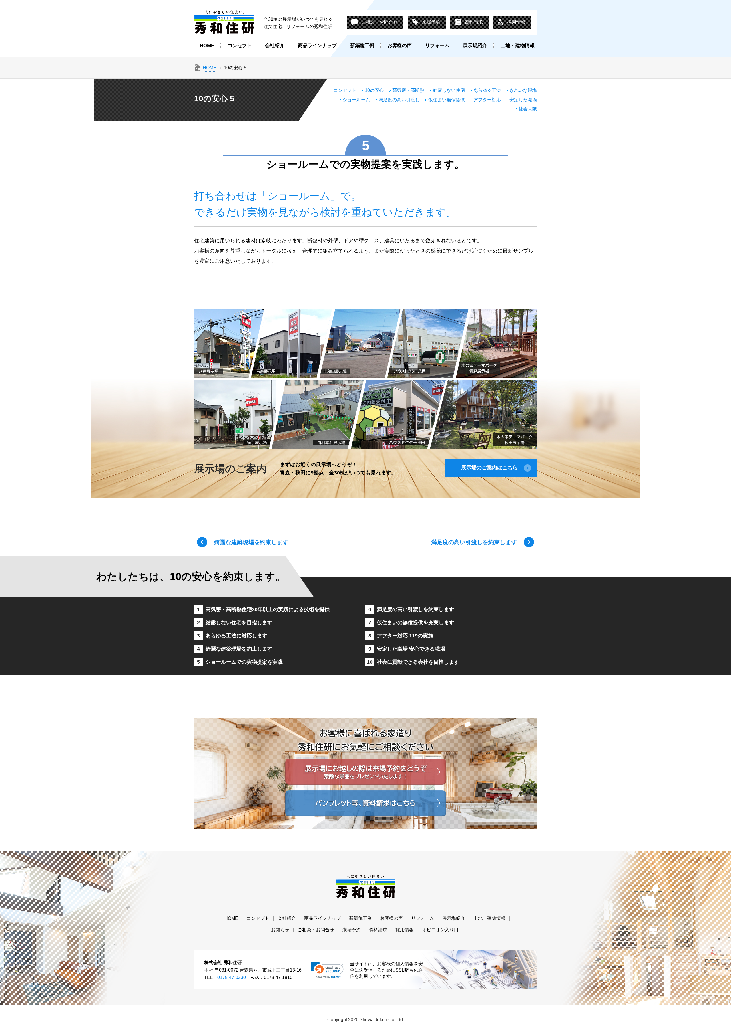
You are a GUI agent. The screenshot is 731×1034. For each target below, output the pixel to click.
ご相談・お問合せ (379, 22)
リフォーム (437, 45)
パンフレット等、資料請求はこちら (365, 803)
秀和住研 (224, 22)
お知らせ (280, 929)
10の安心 (374, 90)
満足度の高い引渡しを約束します (474, 542)
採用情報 (516, 22)
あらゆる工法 (487, 90)
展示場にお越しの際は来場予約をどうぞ (365, 772)
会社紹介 (274, 45)
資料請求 (474, 22)
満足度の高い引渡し (399, 99)
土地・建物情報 (518, 45)
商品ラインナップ (317, 45)
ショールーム (356, 99)
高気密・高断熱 (408, 90)
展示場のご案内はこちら (489, 467)
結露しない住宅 (449, 90)
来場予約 (431, 22)
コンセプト (240, 45)
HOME (207, 45)
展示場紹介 (475, 45)
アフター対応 (487, 99)
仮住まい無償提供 (446, 99)
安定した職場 (523, 99)
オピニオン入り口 (440, 929)
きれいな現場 (523, 90)
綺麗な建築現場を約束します (251, 542)
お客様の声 (399, 45)
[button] (327, 970)
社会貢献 (528, 108)
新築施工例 (362, 45)
